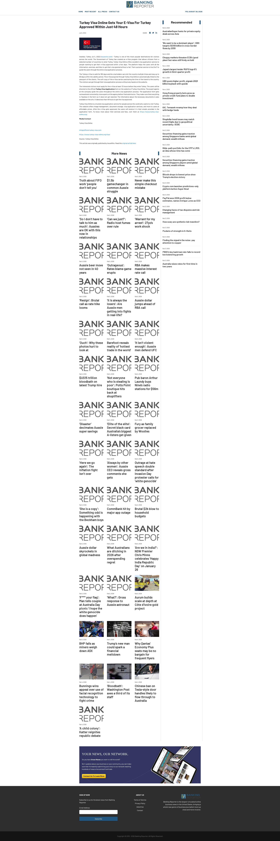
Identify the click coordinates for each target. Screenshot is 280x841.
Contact (140, 810)
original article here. (129, 143)
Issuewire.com (106, 57)
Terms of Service (140, 800)
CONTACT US (114, 11)
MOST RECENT (90, 11)
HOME (81, 11)
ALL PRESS (102, 11)
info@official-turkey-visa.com (90, 130)
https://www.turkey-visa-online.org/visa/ (94, 134)
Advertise (140, 807)
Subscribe (98, 819)
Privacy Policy (140, 803)
